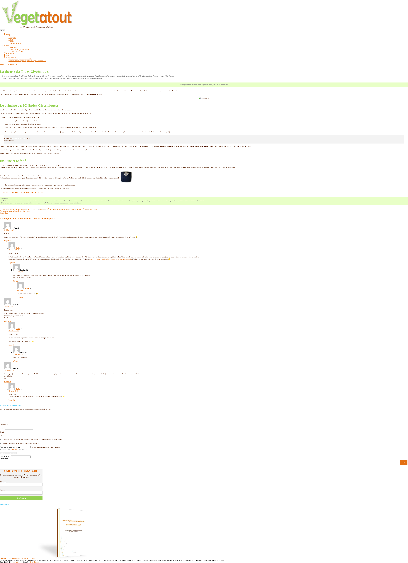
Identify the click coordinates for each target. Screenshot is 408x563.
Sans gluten (12, 38)
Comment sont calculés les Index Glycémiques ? (16, 211)
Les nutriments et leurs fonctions (19, 49)
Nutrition (7, 45)
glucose (41, 209)
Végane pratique (9, 53)
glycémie (48, 209)
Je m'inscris (21, 498)
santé (95, 209)
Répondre (7, 241)
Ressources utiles (10, 57)
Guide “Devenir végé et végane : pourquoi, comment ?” (27, 61)
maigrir (78, 209)
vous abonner (15, 449)
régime (90, 209)
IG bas (54, 209)
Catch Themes (34, 562)
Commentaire (4, 424)
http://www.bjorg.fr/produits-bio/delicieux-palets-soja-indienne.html (110, 259)
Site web (2, 436)
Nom (2, 428)
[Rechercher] (403, 462)
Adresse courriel (4, 482)
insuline (72, 209)
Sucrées (11, 42)
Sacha (18, 248)
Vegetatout (13, 64)
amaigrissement (21, 209)
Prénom (2, 490)
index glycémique (63, 209)
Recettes (7, 34)
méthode (84, 209)
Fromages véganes (14, 43)
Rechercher (4, 459)
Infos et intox (12, 47)
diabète (29, 209)
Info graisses (4, 213)
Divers (6, 55)
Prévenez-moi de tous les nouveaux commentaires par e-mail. (21, 443)
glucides (35, 209)
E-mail (2, 432)
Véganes (11, 36)
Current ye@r (5, 456)
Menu (2, 30)
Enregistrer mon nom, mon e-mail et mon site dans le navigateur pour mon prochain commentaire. (32, 439)
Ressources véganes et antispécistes (20, 59)
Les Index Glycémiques (16, 51)
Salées (10, 40)
